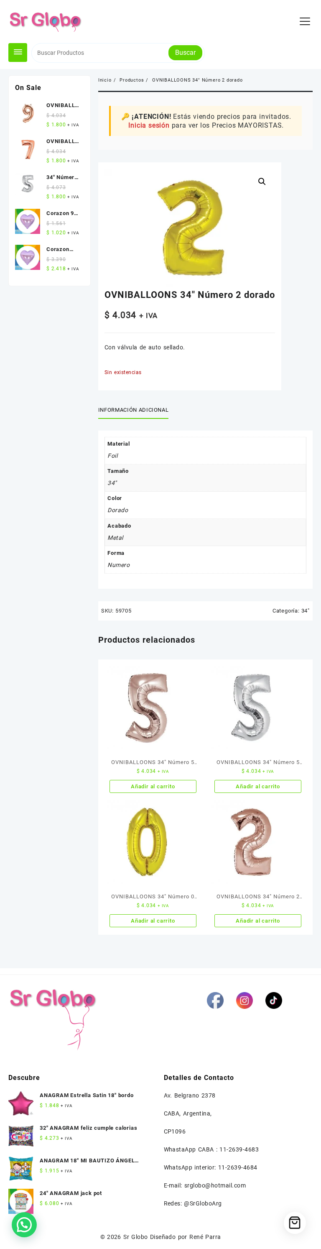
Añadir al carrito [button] (153, 786)
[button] (262, 181)
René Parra (205, 1237)
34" (305, 611)
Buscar (185, 52)
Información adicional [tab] (133, 410)
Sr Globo (135, 1237)
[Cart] (295, 1223)
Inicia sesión (148, 125)
